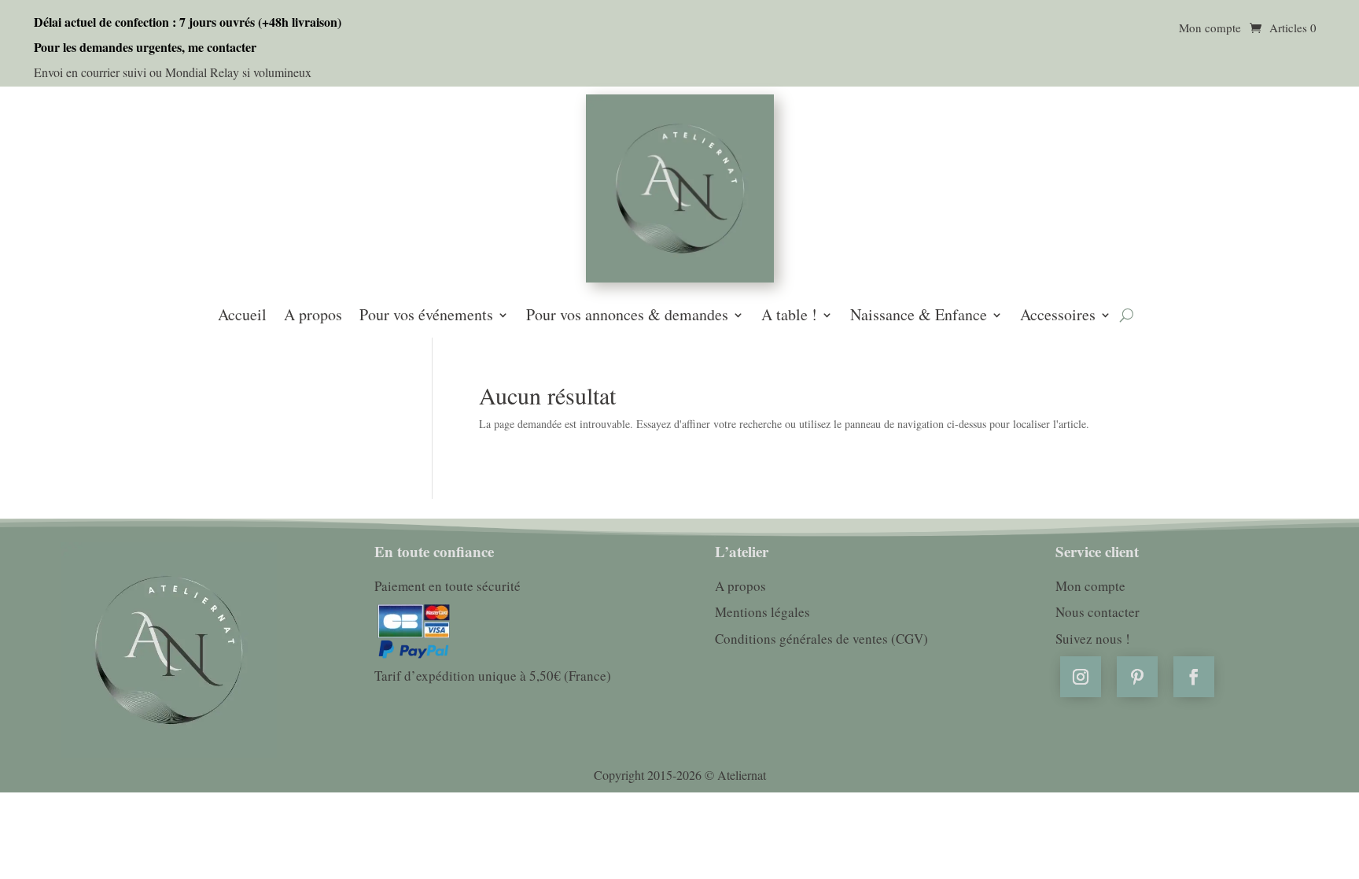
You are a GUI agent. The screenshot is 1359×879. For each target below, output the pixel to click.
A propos (313, 316)
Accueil (242, 316)
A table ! (789, 316)
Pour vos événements (426, 316)
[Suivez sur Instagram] (1080, 676)
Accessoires (1058, 316)
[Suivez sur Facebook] (1193, 676)
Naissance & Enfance (918, 316)
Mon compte (1210, 28)
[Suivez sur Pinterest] (1137, 676)
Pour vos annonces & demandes (627, 316)
